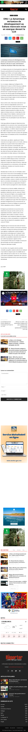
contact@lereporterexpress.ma (16, 667)
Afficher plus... (13, 588)
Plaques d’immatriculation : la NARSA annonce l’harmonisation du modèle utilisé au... (18, 583)
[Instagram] (12, 671)
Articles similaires (5, 334)
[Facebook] (8, 671)
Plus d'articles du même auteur (8, 336)
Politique (15, 15)
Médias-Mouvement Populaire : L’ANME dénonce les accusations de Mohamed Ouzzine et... (17, 576)
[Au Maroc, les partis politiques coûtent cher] (4, 688)
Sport (2, 713)
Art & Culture (4, 719)
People (2, 721)
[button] (26, 9)
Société (2, 706)
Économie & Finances (6, 708)
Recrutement (12, 727)
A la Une (11, 15)
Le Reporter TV (4, 717)
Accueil (2, 12)
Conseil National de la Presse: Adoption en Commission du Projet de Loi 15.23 (7, 324)
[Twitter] (16, 671)
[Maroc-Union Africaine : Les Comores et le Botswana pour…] (4, 681)
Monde (2, 715)
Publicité (7, 727)
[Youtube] (19, 671)
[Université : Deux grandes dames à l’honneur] (4, 695)
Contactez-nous (20, 727)
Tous (14, 550)
